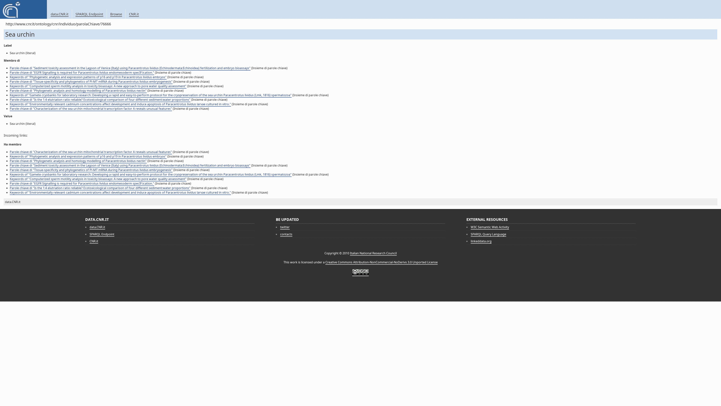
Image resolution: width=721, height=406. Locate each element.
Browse (116, 14)
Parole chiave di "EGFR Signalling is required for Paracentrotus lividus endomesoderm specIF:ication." (82, 72)
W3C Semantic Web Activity (490, 227)
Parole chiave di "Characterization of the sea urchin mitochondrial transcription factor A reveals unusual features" (91, 109)
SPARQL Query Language (488, 234)
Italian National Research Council (373, 253)
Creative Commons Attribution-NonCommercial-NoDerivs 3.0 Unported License (381, 262)
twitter (285, 227)
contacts (286, 234)
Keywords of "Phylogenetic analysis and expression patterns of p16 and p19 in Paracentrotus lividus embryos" (88, 77)
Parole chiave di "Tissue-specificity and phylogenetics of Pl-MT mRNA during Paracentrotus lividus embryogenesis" (91, 82)
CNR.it (134, 14)
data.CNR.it (60, 14)
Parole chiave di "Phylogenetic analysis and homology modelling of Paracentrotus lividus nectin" (78, 91)
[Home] (23, 9)
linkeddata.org (481, 241)
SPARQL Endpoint (89, 14)
